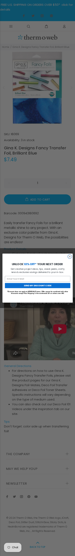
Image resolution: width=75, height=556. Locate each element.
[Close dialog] (70, 256)
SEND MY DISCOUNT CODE (37, 285)
